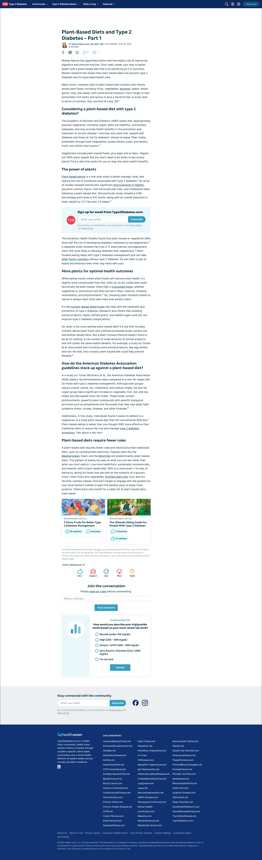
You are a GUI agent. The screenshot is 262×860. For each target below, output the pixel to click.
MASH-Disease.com (148, 797)
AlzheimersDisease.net (114, 755)
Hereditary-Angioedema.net (152, 750)
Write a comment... (75, 598)
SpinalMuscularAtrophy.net (186, 811)
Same (131, 573)
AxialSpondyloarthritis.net (116, 774)
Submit (120, 667)
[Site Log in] (239, 4)
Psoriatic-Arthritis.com (184, 774)
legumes (125, 88)
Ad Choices (63, 836)
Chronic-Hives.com (113, 802)
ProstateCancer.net (182, 769)
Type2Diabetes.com (182, 820)
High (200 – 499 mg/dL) (114, 639)
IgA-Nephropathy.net (148, 769)
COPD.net (108, 811)
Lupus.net (143, 788)
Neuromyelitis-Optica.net (185, 741)
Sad (104, 573)
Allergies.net (109, 750)
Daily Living (89, 4)
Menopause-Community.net (152, 802)
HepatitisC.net (145, 746)
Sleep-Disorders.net (182, 802)
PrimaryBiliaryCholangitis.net (187, 764)
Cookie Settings (162, 833)
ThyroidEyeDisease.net (184, 816)
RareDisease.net (180, 778)
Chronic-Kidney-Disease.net (117, 806)
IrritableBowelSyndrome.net (152, 778)
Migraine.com (145, 816)
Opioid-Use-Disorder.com (185, 750)
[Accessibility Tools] (233, 4)
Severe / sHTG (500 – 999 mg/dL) (119, 645)
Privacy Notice (135, 225)
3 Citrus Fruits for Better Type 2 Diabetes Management (82, 524)
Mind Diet (105, 456)
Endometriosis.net (112, 820)
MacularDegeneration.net (151, 792)
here (72, 559)
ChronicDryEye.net (112, 797)
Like (79, 573)
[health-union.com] (69, 735)
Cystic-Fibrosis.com (113, 816)
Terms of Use (87, 228)
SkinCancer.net (180, 797)
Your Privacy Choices (141, 833)
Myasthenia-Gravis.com (150, 825)
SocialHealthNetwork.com (185, 806)
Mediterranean (71, 456)
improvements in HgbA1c (128, 185)
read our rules (97, 591)
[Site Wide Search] (227, 4)
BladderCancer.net (112, 778)
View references (72, 564)
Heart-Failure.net (146, 741)
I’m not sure (106, 659)
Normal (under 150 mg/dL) (115, 634)
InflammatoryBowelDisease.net (153, 774)
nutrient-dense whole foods (87, 306)
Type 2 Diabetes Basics (64, 4)
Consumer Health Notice (115, 833)
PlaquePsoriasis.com (183, 760)
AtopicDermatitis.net (113, 764)
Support (92, 573)
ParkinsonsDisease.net (184, 755)
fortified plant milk (116, 476)
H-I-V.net (142, 755)
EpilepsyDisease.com (114, 825)
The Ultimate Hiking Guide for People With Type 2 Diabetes (128, 524)
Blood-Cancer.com (112, 783)
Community (38, 4)
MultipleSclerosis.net (148, 820)
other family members (75, 259)
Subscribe (137, 219)
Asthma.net (109, 760)
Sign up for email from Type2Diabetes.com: (110, 212)
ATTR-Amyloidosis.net (114, 769)
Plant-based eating (73, 176)
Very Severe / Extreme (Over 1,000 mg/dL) (120, 652)
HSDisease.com (146, 760)
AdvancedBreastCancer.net (117, 741)
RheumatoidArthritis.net (184, 783)
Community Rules (182, 833)
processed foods (122, 286)
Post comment (106, 607)
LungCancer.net (146, 783)
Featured (108, 4)
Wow (118, 573)
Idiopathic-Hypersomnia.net (152, 764)
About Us (62, 833)
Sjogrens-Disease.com (184, 792)
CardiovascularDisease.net (116, 792)
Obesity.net (178, 746)
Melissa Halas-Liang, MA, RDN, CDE (87, 44)
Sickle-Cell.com (180, 788)
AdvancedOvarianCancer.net (117, 746)
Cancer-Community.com (115, 788)
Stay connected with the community (84, 695)
